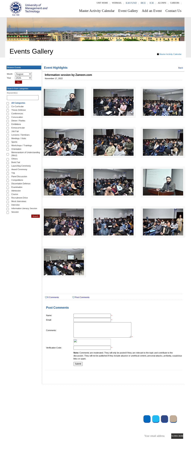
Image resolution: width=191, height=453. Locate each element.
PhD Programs (48, 433)
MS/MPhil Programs (51, 427)
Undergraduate (48, 417)
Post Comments (82, 297)
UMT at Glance (78, 417)
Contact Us (173, 11)
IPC (118, 422)
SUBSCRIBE (177, 436)
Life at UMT (77, 433)
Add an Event (152, 11)
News (73, 438)
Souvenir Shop (123, 438)
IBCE (143, 3)
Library (120, 417)
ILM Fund (131, 3)
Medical (120, 433)
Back (180, 68)
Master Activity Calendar (97, 11)
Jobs (73, 443)
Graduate (45, 422)
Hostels (120, 427)
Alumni (162, 3)
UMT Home (102, 3)
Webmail (117, 3)
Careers (174, 3)
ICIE (152, 3)
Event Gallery (128, 11)
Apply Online (48, 438)
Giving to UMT (79, 427)
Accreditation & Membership (85, 422)
